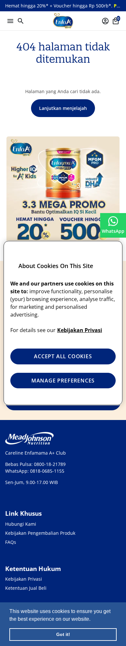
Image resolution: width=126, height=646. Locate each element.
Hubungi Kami (20, 524)
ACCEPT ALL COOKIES (63, 356)
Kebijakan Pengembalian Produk (40, 533)
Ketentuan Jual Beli (26, 588)
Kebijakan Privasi (23, 579)
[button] (93, 619)
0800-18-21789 (50, 464)
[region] (63, 323)
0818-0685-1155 (47, 471)
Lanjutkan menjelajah (63, 108)
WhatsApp (113, 231)
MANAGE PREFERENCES (63, 380)
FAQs (10, 542)
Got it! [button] (63, 634)
